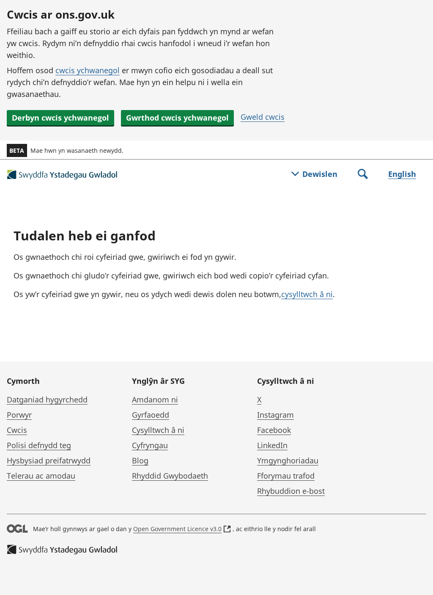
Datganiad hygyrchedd (47, 399)
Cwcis (17, 430)
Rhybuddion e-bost (291, 491)
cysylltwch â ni (307, 294)
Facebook (274, 430)
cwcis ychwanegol (87, 70)
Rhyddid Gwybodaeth (170, 476)
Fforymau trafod (286, 476)
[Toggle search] (363, 175)
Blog (140, 460)
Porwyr (19, 415)
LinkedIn (272, 445)
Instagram (275, 415)
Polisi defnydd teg (39, 445)
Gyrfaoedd (150, 415)
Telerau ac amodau (41, 476)
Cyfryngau (150, 445)
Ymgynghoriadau (287, 460)
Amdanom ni (155, 399)
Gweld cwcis (263, 117)
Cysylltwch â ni (158, 430)
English (402, 174)
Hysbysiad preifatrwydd (48, 460)
